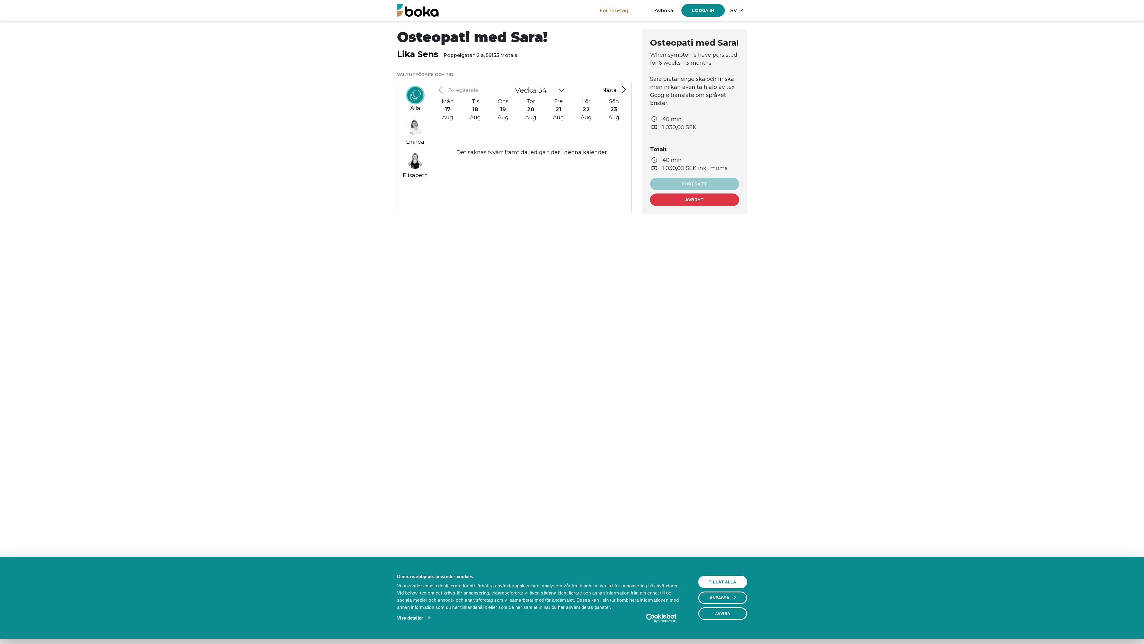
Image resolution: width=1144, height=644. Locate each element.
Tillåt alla (722, 582)
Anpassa (720, 597)
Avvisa (722, 613)
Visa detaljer (410, 617)
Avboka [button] (664, 10)
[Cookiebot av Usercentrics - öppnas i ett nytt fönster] (661, 618)
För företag (614, 10)
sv (733, 10)
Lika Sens (417, 54)
